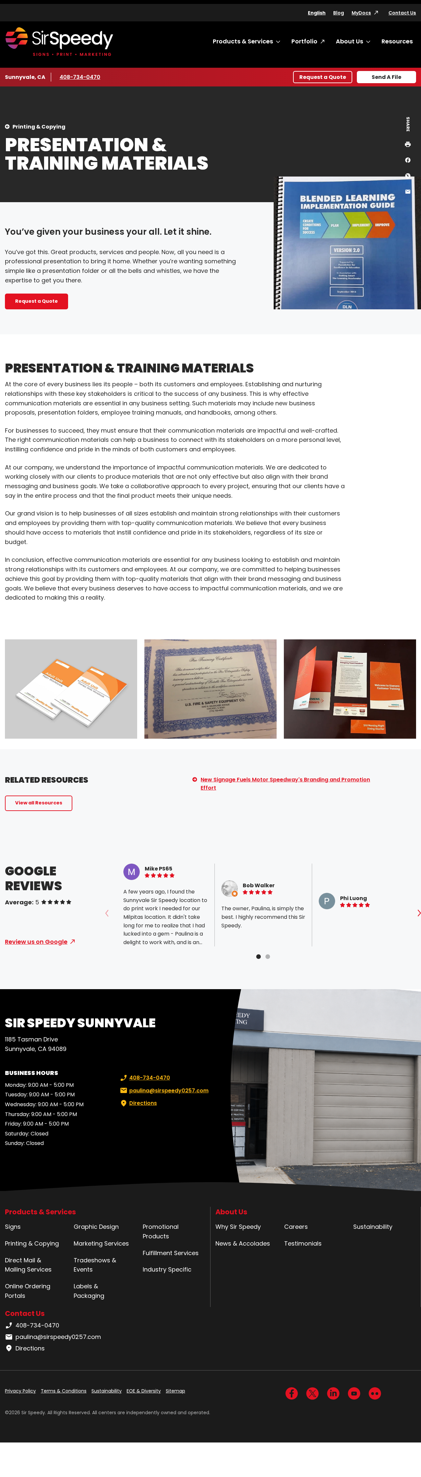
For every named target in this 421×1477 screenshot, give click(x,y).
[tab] (258, 956)
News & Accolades (242, 1243)
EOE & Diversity (144, 1391)
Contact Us (402, 13)
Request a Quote (322, 77)
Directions (143, 1103)
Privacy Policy (20, 1391)
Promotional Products (161, 1231)
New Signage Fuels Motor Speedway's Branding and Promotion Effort (285, 784)
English (317, 13)
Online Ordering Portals (27, 1291)
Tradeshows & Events (95, 1265)
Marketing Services (101, 1243)
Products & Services (243, 41)
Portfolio (304, 41)
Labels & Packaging (89, 1291)
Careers (296, 1227)
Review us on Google (36, 942)
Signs (13, 1227)
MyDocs (361, 13)
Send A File (386, 77)
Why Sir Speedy (238, 1227)
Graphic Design (96, 1227)
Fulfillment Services (171, 1253)
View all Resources (38, 802)
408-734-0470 (80, 77)
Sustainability (372, 1227)
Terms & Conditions (64, 1391)
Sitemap (175, 1391)
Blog (338, 13)
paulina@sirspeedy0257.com (169, 1090)
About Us (349, 41)
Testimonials (303, 1243)
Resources (397, 41)
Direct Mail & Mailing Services (28, 1265)
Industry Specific (167, 1269)
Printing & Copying (38, 127)
